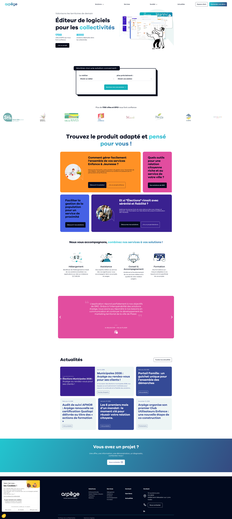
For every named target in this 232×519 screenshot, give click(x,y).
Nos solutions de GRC (157, 185)
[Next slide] (172, 317)
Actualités (129, 498)
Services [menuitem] (127, 4)
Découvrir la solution (97, 185)
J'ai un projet (62, 45)
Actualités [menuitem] (181, 4)
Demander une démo (218, 4)
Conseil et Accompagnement (112, 496)
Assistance (110, 494)
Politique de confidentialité (66, 518)
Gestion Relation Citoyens (96, 494)
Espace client (201, 4)
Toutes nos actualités (162, 359)
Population (92, 496)
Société (152, 4)
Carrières (128, 493)
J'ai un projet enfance (116, 185)
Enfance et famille (94, 492)
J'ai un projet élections (150, 224)
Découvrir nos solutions (75, 225)
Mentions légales (89, 518)
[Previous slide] (60, 317)
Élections (91, 497)
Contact (128, 489)
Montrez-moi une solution (115, 87)
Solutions (98, 4)
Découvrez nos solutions (129, 224)
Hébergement (110, 492)
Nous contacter (155, 505)
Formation (110, 499)
